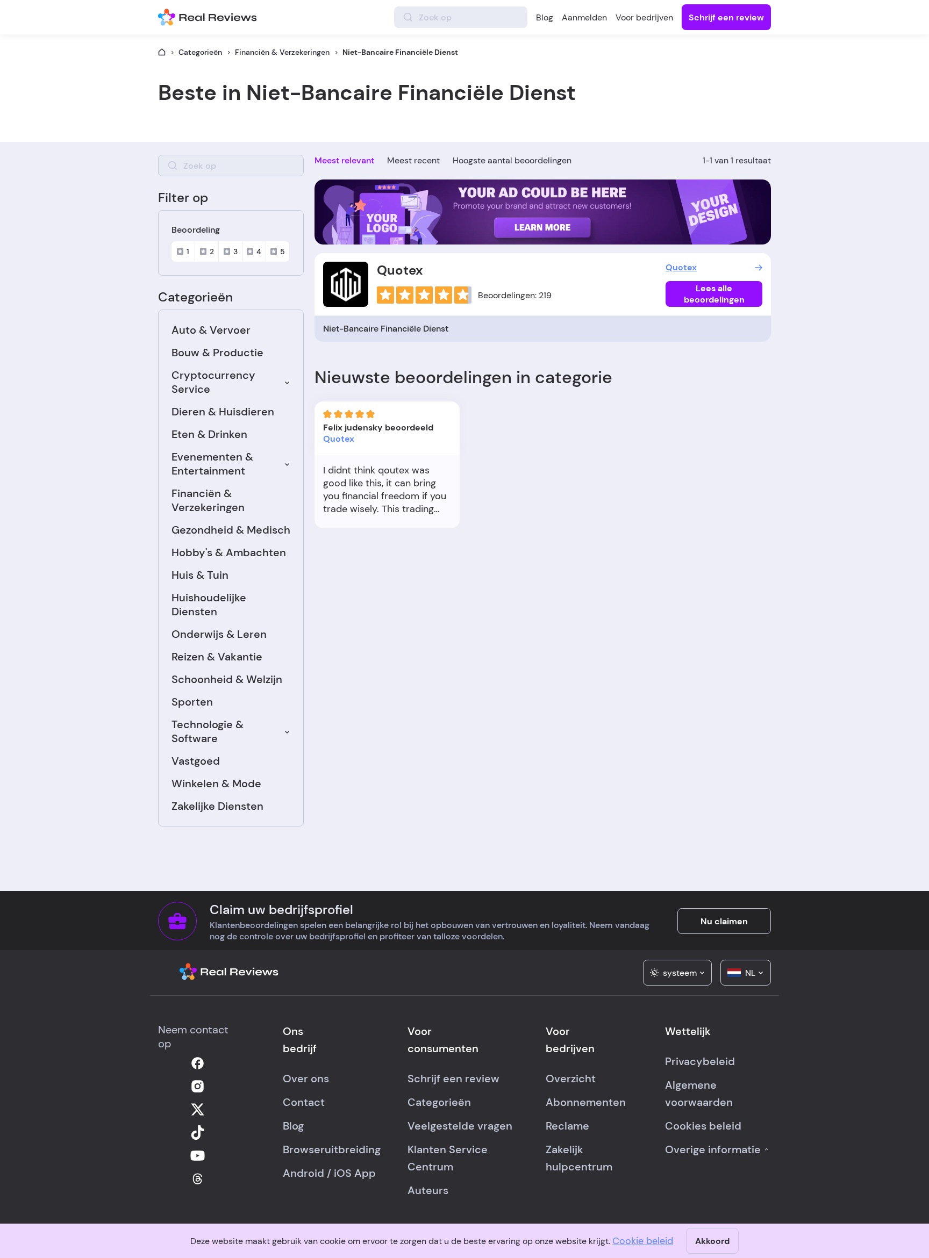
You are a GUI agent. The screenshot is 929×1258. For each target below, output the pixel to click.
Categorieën (200, 52)
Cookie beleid (642, 1240)
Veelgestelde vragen (460, 1126)
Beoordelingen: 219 (515, 295)
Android (303, 1173)
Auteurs (428, 1190)
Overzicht (571, 1079)
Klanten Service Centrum (448, 1158)
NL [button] (750, 973)
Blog (544, 17)
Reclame (567, 1126)
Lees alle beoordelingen (714, 294)
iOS (343, 1173)
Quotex (400, 270)
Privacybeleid (700, 1061)
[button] (677, 973)
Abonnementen (586, 1102)
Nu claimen (724, 921)
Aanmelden (584, 17)
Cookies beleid (703, 1126)
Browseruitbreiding (332, 1149)
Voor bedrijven (644, 17)
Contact (304, 1102)
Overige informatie (713, 1149)
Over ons (306, 1079)
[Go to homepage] (162, 52)
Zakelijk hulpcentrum (579, 1158)
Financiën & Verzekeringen (282, 52)
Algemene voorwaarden (699, 1093)
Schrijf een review (726, 17)
